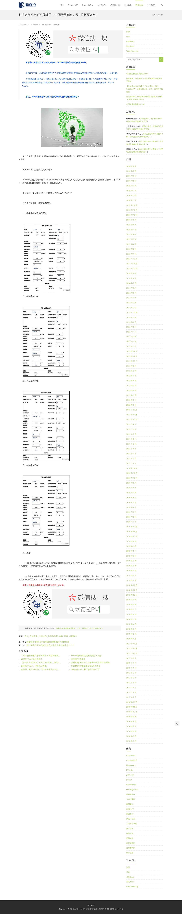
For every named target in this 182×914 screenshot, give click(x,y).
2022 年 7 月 (131, 376)
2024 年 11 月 (131, 264)
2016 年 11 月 (131, 707)
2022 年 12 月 (131, 351)
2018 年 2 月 (131, 634)
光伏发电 (34, 636)
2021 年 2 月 (131, 458)
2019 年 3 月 (131, 570)
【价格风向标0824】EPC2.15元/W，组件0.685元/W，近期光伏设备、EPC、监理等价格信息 (144, 89)
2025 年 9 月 (131, 220)
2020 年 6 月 (131, 497)
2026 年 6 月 (131, 176)
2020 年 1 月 (131, 522)
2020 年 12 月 (131, 468)
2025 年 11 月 (131, 210)
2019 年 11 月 (131, 532)
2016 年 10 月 (131, 712)
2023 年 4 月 (131, 332)
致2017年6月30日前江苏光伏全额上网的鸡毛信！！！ (50, 645)
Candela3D (73, 5)
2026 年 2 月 (131, 195)
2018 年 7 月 (131, 609)
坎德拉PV (102, 5)
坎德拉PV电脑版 (78, 659)
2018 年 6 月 (131, 614)
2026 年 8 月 (131, 166)
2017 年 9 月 (131, 658)
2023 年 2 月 (131, 342)
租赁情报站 (130, 843)
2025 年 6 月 (131, 234)
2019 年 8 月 (131, 546)
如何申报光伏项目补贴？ (32, 659)
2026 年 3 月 (131, 191)
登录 (128, 36)
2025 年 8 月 (131, 225)
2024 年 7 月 (131, 283)
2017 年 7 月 (131, 668)
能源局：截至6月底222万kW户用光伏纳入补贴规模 (41, 669)
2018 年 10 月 (131, 595)
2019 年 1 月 (131, 580)
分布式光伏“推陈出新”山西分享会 (85, 666)
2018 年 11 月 (131, 590)
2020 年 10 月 (131, 478)
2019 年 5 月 (131, 561)
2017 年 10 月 (131, 653)
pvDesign (130, 775)
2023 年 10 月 (131, 312)
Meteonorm (130, 765)
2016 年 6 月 (131, 731)
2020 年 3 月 (131, 512)
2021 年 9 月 (131, 424)
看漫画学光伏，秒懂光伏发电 (34, 666)
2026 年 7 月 (131, 171)
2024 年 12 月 (131, 259)
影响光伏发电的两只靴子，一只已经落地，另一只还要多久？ (79, 628)
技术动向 (128, 5)
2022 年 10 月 (131, 361)
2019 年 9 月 (131, 541)
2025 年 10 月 (131, 215)
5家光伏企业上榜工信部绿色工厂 (85, 669)
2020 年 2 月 (131, 517)
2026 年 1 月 (131, 200)
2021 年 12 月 (131, 410)
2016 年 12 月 (131, 702)
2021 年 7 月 (131, 434)
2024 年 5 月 (131, 293)
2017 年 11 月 (131, 648)
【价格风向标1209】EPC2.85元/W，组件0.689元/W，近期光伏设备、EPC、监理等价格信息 (41, 662)
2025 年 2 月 (131, 249)
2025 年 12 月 (131, 205)
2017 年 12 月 (131, 644)
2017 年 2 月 (131, 692)
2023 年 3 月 (131, 337)
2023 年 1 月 (131, 346)
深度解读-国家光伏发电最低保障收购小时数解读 (47, 642)
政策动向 (139, 5)
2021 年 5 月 (131, 444)
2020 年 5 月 (131, 502)
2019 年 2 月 (131, 575)
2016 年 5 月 (131, 736)
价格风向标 (115, 5)
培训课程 (129, 814)
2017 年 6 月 (131, 673)
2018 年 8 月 (131, 605)
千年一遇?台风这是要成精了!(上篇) (86, 655)
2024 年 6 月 (131, 288)
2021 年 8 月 (131, 429)
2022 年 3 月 (131, 395)
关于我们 (151, 5)
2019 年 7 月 (131, 551)
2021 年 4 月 (131, 449)
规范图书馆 (130, 848)
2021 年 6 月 (131, 439)
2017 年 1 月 (131, 697)
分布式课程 (130, 799)
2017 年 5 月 (131, 678)
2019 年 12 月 (131, 527)
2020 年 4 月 (131, 507)
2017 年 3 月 (131, 687)
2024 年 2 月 (131, 307)
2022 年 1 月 (131, 405)
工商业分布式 (131, 823)
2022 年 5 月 (131, 385)
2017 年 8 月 (131, 663)
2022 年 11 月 (131, 356)
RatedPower (131, 785)
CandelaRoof (88, 5)
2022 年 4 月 (131, 390)
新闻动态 (129, 838)
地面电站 (129, 804)
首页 (62, 5)
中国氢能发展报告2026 (135, 104)
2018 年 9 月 (131, 600)
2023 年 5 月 (131, 327)
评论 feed (130, 46)
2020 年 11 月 (131, 473)
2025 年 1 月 (131, 254)
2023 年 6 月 (131, 322)
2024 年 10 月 (131, 268)
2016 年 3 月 (131, 741)
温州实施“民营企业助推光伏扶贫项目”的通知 (90, 662)
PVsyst (129, 780)
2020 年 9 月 (131, 483)
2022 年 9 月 (131, 366)
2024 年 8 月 (131, 278)
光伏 (26, 636)
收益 (61, 636)
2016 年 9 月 (131, 717)
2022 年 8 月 (131, 371)
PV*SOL (129, 770)
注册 (128, 32)
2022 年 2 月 (131, 400)
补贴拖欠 (73, 636)
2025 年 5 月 (131, 239)
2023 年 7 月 (131, 317)
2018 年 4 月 (131, 624)
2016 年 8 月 (131, 721)
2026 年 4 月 (131, 186)
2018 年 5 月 (131, 619)
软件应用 (129, 853)
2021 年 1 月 (131, 463)
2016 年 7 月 (131, 726)
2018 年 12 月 (131, 585)
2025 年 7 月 (131, 230)
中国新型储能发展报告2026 (137, 74)
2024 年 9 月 (131, 273)
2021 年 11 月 (131, 415)
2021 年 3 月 (131, 454)
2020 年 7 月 (131, 493)
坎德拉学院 (53, 636)
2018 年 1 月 (131, 639)
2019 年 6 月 (131, 556)
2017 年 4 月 (131, 683)
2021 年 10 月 (131, 419)
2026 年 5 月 (131, 181)
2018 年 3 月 (131, 629)
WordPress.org (132, 51)
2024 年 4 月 (131, 298)
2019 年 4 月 (131, 566)
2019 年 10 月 (131, 536)
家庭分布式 (130, 819)
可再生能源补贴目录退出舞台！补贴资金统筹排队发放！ (41, 655)
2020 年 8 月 (131, 488)
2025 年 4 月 (131, 244)
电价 (66, 636)
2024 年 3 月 (131, 303)
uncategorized (132, 789)
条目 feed (130, 41)
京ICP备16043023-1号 (114, 909)
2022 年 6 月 (131, 381)
